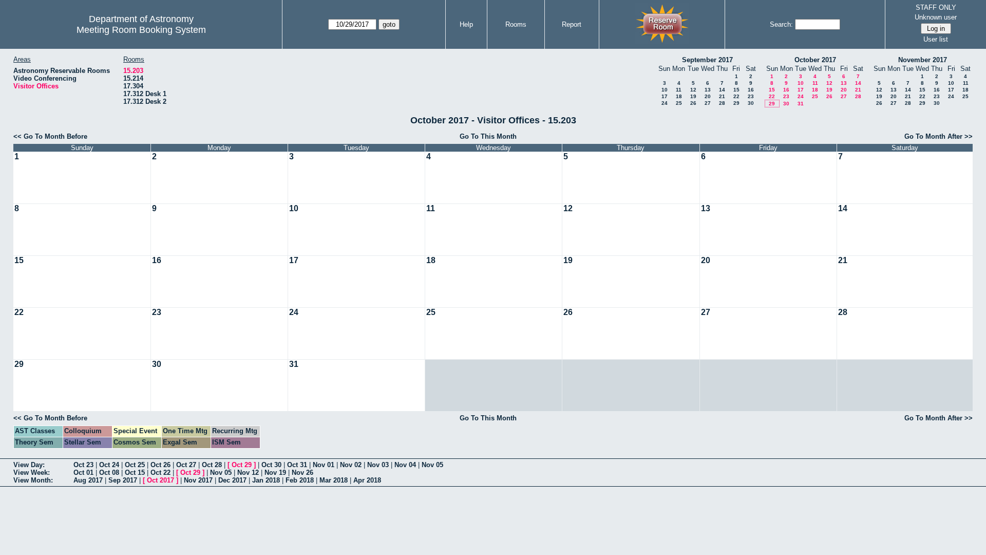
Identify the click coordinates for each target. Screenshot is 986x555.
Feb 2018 (300, 480)
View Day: (29, 465)
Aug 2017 (88, 480)
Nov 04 (405, 465)
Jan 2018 (266, 480)
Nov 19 (275, 472)
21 (722, 96)
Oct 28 (212, 465)
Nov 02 (351, 465)
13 (708, 89)
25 (679, 103)
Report (571, 24)
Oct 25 (135, 465)
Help (466, 24)
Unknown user (936, 17)
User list (935, 39)
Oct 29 (242, 465)
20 (708, 96)
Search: (781, 24)
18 (679, 96)
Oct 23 (83, 465)
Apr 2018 (367, 480)
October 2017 (815, 60)
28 (722, 103)
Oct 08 (109, 472)
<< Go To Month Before (50, 136)
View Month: (33, 480)
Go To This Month (488, 136)
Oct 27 (186, 465)
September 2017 (707, 60)
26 (693, 103)
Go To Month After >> (938, 136)
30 (751, 103)
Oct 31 (297, 465)
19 (693, 96)
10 (664, 89)
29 (736, 103)
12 (693, 89)
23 (751, 96)
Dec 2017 (232, 480)
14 (722, 89)
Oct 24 (109, 465)
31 (801, 103)
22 (736, 96)
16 (751, 89)
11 (678, 89)
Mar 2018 (333, 480)
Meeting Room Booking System (141, 30)
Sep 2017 (122, 480)
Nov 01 (323, 465)
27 (708, 103)
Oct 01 (83, 472)
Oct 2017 (160, 480)
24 (664, 103)
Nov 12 (248, 472)
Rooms (515, 24)
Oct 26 (160, 465)
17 (664, 96)
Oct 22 (160, 472)
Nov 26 (302, 472)
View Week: (31, 472)
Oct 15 (135, 472)
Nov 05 (432, 465)
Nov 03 (378, 465)
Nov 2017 (198, 480)
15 (736, 89)
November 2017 (922, 60)
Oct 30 (271, 465)
